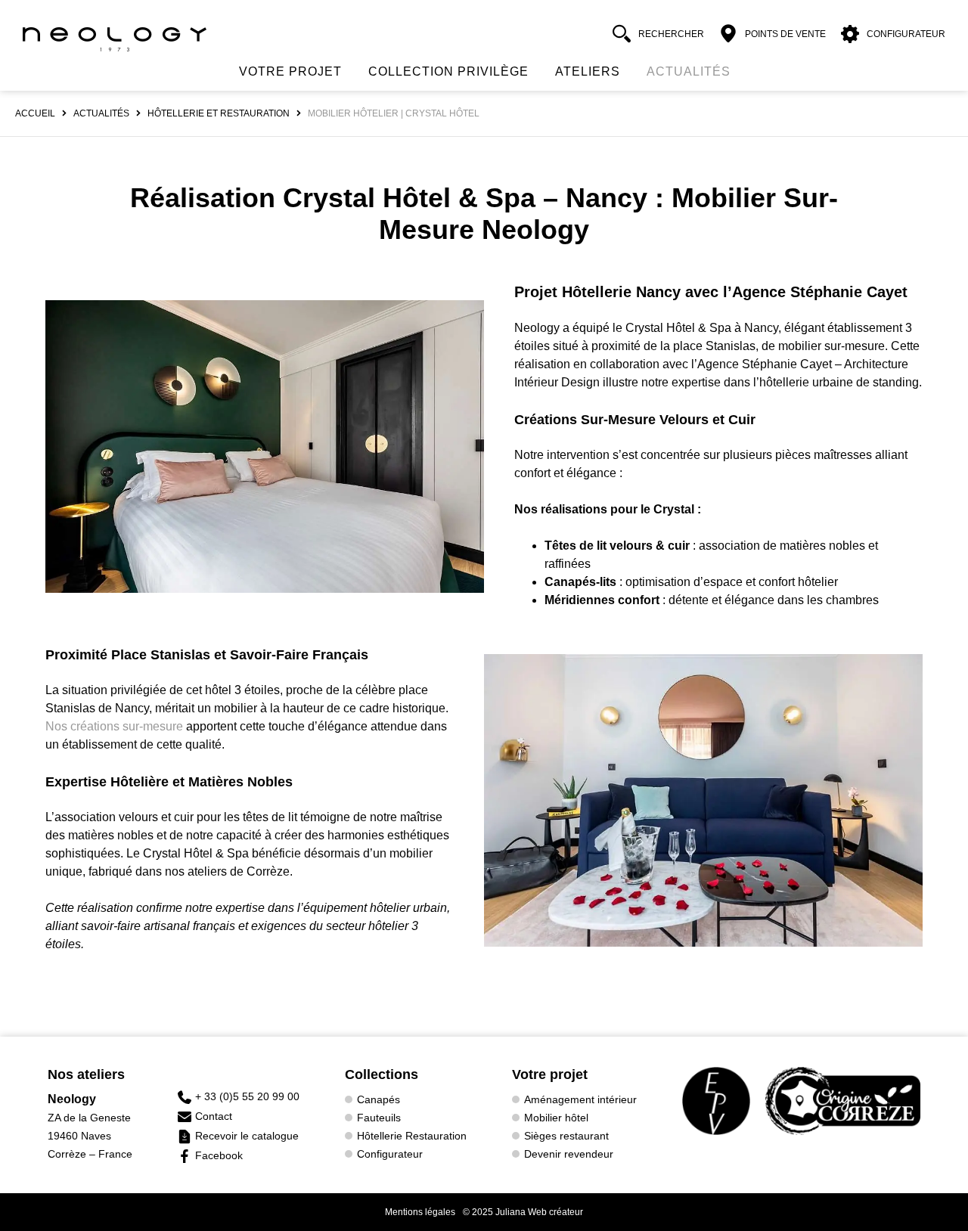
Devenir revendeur (568, 1154)
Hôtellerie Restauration (412, 1136)
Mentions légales (420, 1212)
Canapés (378, 1099)
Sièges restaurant (566, 1136)
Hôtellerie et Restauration (218, 113)
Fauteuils (379, 1118)
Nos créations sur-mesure (115, 726)
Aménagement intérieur (580, 1099)
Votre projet (290, 71)
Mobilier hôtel (556, 1118)
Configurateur (390, 1154)
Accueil (35, 113)
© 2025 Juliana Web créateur (523, 1212)
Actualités (689, 71)
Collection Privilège (448, 71)
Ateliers (587, 71)
